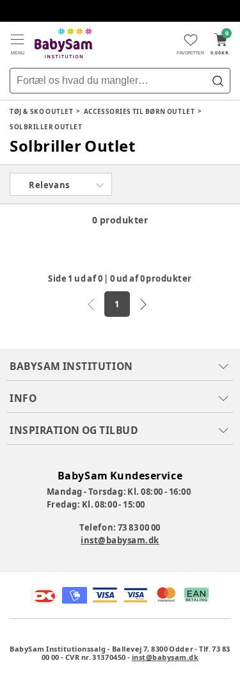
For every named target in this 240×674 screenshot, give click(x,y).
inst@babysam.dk (120, 540)
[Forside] (63, 43)
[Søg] (217, 80)
